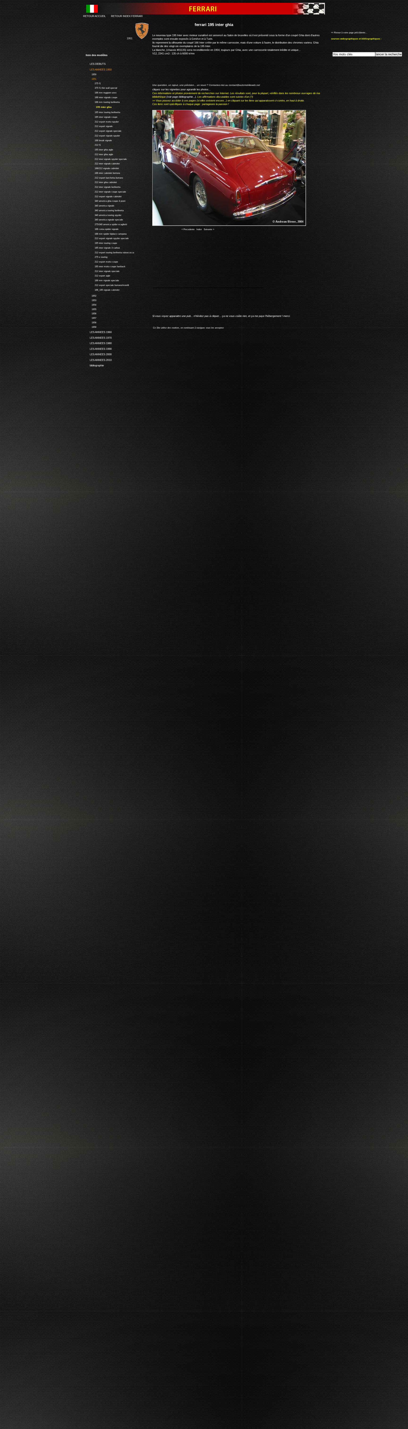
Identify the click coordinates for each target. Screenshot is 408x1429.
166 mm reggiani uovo (101, 92)
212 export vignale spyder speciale (107, 238)
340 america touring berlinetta (105, 210)
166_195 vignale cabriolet (102, 289)
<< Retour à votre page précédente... (349, 32)
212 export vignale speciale (103, 130)
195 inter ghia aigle (99, 149)
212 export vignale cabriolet (104, 196)
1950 (91, 74)
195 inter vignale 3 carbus (103, 247)
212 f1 (93, 144)
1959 (91, 326)
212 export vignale (99, 126)
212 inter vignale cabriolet (103, 163)
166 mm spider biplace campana (106, 233)
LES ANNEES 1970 (99, 337)
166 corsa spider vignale (102, 228)
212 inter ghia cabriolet (101, 182)
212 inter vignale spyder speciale (106, 158)
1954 (91, 304)
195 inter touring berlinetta (103, 112)
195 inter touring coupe (101, 242)
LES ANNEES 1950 (99, 68)
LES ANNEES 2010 (99, 359)
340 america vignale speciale (104, 219)
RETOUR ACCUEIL (94, 16)
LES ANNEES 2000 (99, 353)
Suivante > (209, 229)
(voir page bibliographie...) (181, 96)
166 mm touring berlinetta (103, 101)
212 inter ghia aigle (99, 154)
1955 (91, 309)
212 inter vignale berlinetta (103, 186)
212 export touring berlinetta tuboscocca (110, 252)
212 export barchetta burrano (104, 177)
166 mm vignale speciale (102, 280)
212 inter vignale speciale (102, 270)
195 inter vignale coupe (101, 116)
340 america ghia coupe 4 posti (105, 200)
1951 (91, 78)
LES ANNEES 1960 (99, 331)
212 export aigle (98, 275)
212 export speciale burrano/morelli (107, 284)
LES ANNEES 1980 (99, 342)
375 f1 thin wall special (101, 87)
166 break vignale (99, 140)
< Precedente (188, 229)
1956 (91, 313)
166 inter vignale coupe (101, 97)
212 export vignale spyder (103, 135)
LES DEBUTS (96, 63)
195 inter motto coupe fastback (105, 266)
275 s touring (96, 257)
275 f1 (93, 83)
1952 (91, 295)
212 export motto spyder (102, 121)
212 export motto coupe (102, 261)
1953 (91, 300)
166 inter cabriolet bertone (103, 172)
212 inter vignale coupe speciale (106, 191)
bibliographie (95, 365)
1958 (91, 322)
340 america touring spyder (103, 214)
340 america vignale (100, 205)
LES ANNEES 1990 (99, 348)
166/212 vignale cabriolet (102, 168)
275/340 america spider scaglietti (106, 224)
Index (199, 229)
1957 (91, 317)
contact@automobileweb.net (244, 85)
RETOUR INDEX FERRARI (127, 16)
